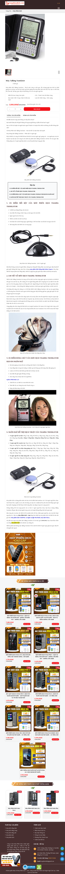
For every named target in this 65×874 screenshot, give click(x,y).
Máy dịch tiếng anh (11, 832)
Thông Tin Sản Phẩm (40, 835)
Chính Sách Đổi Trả (39, 839)
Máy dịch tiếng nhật (11, 828)
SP (58, 3)
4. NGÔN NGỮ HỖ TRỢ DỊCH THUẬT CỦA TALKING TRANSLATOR (26, 197)
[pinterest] (22, 857)
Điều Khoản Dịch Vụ (40, 830)
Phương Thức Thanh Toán (41, 837)
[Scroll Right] (59, 72)
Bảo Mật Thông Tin (40, 832)
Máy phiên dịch (17, 11)
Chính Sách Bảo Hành (40, 828)
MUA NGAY (27, 624)
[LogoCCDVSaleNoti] (29, 867)
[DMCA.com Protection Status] (39, 867)
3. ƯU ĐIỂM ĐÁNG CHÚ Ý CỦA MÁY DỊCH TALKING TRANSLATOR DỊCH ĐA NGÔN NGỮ (31, 194)
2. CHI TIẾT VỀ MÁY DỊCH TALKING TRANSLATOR (22, 191)
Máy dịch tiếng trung (11, 830)
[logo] (14, 3)
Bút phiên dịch (10, 835)
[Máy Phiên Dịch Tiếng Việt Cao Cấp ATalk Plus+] (20, 554)
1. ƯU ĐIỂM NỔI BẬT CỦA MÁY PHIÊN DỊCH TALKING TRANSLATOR (26, 188)
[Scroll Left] (6, 72)
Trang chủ (8, 11)
